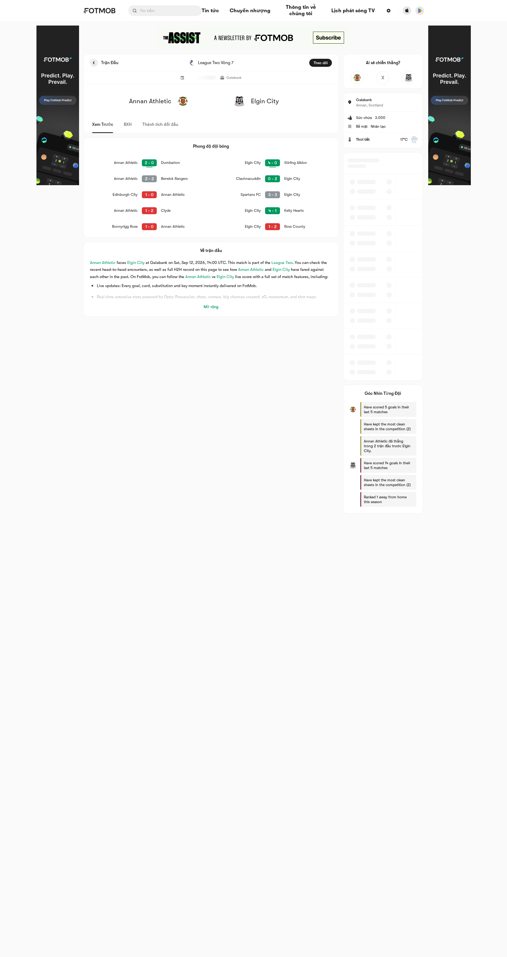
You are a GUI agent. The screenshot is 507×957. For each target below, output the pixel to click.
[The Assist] (254, 38)
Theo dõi (321, 63)
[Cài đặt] (388, 10)
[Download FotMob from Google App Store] (419, 10)
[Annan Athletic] (357, 77)
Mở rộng (211, 306)
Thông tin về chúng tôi (301, 10)
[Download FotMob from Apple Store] (407, 10)
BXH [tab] (128, 124)
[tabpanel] (253, 283)
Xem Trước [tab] (102, 124)
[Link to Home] (99, 10)
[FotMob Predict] (57, 105)
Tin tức (210, 10)
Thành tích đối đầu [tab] (160, 124)
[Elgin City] (408, 77)
